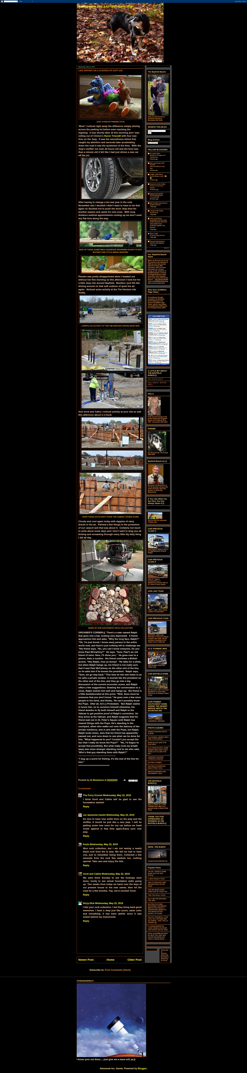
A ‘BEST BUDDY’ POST (156, 879)
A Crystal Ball (154, 197)
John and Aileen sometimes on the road (158, 219)
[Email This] (129, 781)
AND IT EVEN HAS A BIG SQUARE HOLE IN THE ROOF (157, 884)
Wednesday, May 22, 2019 (117, 795)
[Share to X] (133, 781)
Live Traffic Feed (159, 316)
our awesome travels (94, 815)
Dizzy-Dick (88, 903)
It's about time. (155, 153)
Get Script (153, 364)
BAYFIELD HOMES (155, 762)
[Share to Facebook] (135, 781)
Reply (86, 806)
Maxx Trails (154, 233)
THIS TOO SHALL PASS (156, 895)
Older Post (134, 959)
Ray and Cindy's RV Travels (157, 164)
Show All (166, 248)
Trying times (154, 212)
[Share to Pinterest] (137, 781)
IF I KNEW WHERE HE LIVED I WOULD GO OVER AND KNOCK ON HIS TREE (158, 928)
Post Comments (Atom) (118, 970)
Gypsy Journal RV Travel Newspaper (156, 194)
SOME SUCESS (155, 205)
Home (110, 959)
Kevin (86, 844)
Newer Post (86, 959)
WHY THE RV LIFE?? (155, 379)
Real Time (158, 364)
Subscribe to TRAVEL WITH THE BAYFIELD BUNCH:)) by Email (165, 955)
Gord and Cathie (92, 873)
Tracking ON (164, 364)
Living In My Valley (156, 211)
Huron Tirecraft (112, 136)
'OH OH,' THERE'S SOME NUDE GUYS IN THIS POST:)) (157, 873)
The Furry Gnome (92, 795)
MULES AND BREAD (157, 243)
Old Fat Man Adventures (158, 203)
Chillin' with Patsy (156, 174)
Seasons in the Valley (157, 184)
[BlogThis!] (131, 781)
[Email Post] (124, 780)
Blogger (142, 1068)
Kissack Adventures (157, 241)
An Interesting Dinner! (157, 235)
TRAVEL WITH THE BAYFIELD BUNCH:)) (104, 6)
